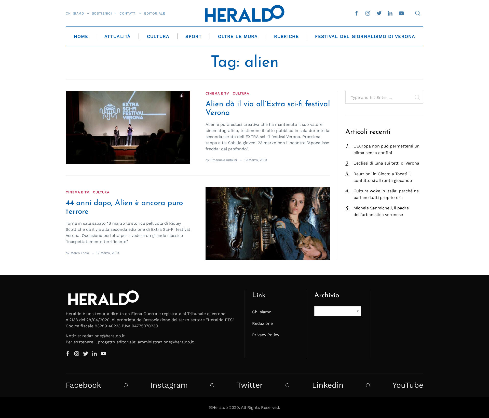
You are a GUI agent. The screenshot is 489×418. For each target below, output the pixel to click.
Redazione (262, 323)
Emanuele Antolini (223, 160)
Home (81, 36)
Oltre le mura (238, 36)
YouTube (407, 385)
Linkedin (328, 385)
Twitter (250, 385)
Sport (193, 36)
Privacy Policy (265, 334)
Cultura (158, 36)
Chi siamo (75, 13)
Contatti (128, 13)
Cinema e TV (217, 93)
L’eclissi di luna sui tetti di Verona (386, 163)
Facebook (83, 385)
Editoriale (154, 13)
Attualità (117, 36)
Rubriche (286, 36)
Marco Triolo (80, 253)
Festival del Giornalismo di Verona (365, 36)
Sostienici (102, 13)
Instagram (169, 385)
